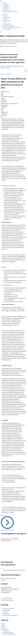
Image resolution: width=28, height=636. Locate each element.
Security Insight (7, 29)
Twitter (3, 624)
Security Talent (7, 24)
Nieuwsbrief (6, 21)
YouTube (3, 627)
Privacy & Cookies (8, 632)
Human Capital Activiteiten (10, 11)
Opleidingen (6, 6)
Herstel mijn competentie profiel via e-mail (11, 66)
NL (26, 69)
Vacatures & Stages (8, 608)
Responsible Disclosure (9, 634)
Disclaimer (6, 630)
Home (4, 2)
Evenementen (7, 17)
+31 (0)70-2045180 (7, 598)
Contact (5, 19)
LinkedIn (3, 625)
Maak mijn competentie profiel (8, 46)
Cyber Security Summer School (11, 27)
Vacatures (6, 4)
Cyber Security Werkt (9, 25)
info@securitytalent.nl (8, 600)
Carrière (5, 8)
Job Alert (3, 580)
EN (26, 71)
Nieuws (5, 16)
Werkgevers (6, 9)
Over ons (5, 14)
